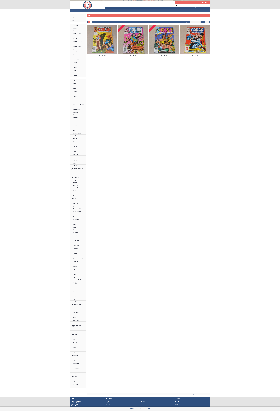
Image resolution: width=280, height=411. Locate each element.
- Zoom (73, 386)
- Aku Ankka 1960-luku (76, 41)
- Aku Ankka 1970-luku (76, 44)
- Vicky (73, 365)
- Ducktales (74, 91)
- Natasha (73, 227)
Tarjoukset (143, 402)
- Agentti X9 (74, 28)
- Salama (73, 271)
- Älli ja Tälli (74, 51)
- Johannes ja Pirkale (76, 133)
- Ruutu (73, 264)
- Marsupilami (74, 198)
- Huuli (73, 120)
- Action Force (74, 25)
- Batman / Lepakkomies (77, 65)
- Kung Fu (73, 172)
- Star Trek (74, 301)
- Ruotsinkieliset (75, 261)
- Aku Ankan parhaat (76, 33)
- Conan (73, 78)
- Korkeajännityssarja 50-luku (77, 169)
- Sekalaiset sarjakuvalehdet (74, 283)
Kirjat (72, 17)
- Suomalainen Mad (75, 307)
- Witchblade (74, 373)
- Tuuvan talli (74, 355)
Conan (82, 11)
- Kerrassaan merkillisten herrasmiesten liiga (77, 157)
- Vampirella (74, 360)
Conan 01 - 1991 (102, 55)
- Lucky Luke (74, 185)
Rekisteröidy (178, 404)
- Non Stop (74, 235)
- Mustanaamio (75, 219)
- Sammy (73, 274)
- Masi (73, 206)
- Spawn (73, 299)
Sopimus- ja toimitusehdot (76, 405)
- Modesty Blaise (75, 216)
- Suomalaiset (74, 309)
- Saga (73, 269)
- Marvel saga (74, 203)
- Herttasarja (74, 112)
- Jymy (73, 141)
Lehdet (72, 20)
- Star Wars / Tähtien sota (77, 304)
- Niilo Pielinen (74, 232)
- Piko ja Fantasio (75, 243)
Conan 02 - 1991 (133, 55)
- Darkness (74, 83)
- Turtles (73, 352)
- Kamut (73, 149)
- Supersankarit (75, 312)
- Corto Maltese (75, 80)
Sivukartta (108, 404)
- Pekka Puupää (75, 240)
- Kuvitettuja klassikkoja (76, 174)
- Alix (72, 49)
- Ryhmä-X (74, 266)
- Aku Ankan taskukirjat (76, 36)
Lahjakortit (143, 401)
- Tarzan (73, 317)
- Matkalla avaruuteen (76, 211)
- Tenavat (73, 322)
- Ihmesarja (74, 125)
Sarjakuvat (77, 11)
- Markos (73, 195)
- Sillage (73, 294)
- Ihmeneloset (74, 122)
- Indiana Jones (75, 128)
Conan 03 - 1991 (164, 55)
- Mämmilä (74, 190)
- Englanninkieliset (75, 96)
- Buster (73, 70)
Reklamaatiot (108, 402)
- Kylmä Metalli (75, 177)
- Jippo (73, 130)
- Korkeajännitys (75, 165)
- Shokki (73, 288)
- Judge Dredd (74, 138)
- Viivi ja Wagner (75, 368)
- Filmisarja (74, 99)
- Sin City (73, 296)
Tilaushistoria (178, 402)
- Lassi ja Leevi (75, 180)
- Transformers (75, 344)
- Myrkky (73, 224)
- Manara (73, 193)
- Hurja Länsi (74, 117)
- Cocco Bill (74, 72)
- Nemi (73, 229)
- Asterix (73, 57)
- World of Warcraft (75, 379)
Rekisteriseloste (74, 404)
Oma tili (177, 401)
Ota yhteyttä (108, 401)
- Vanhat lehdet (75, 363)
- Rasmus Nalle (75, 256)
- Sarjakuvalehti (75, 277)
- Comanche (74, 75)
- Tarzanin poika (75, 320)
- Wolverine (74, 376)
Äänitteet (73, 15)
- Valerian (73, 358)
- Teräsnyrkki (74, 331)
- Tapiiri (73, 315)
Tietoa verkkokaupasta (76, 401)
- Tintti (73, 339)
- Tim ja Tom (74, 337)
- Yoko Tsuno (74, 384)
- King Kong (74, 160)
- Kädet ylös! (74, 146)
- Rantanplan (74, 253)
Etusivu (72, 11)
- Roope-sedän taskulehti (77, 258)
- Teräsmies (74, 329)
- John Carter (74, 135)
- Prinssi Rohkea (75, 245)
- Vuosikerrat (74, 371)
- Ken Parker (74, 154)
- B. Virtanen (74, 62)
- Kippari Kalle (74, 163)
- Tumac (73, 347)
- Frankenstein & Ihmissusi (77, 104)
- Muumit (73, 222)
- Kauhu (73, 151)
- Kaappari (74, 143)
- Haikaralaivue (75, 107)
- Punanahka (74, 248)
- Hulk (73, 114)
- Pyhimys (74, 250)
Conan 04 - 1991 (195, 55)
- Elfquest (73, 93)
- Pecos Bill (74, 237)
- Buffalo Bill (74, 67)
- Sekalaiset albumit (76, 279)
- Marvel (73, 201)
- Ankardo (73, 54)
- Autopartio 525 (75, 59)
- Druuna (73, 88)
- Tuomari (73, 350)
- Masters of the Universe (77, 208)
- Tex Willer (74, 334)
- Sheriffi (73, 286)
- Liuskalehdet (74, 182)
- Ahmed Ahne (74, 30)
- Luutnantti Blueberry (76, 187)
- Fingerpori (74, 101)
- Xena (73, 381)
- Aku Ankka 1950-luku (76, 38)
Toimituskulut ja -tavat (75, 402)
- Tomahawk (74, 342)
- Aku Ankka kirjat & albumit (77, 46)
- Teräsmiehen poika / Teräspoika (76, 326)
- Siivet (73, 291)
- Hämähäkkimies (75, 109)
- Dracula (73, 86)
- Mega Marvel (74, 214)
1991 (86, 11)
